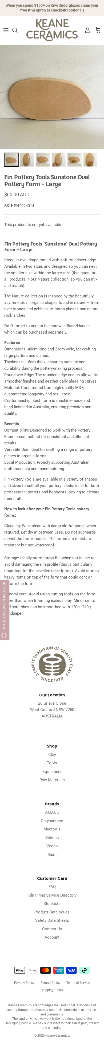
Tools (52, 763)
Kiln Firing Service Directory (52, 895)
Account (52, 937)
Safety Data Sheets (52, 920)
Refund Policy (50, 983)
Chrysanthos (52, 820)
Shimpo (52, 837)
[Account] (86, 30)
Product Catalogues (52, 912)
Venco (52, 846)
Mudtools (52, 829)
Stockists (52, 903)
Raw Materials (52, 779)
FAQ (52, 886)
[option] (52, 97)
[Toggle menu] (6, 30)
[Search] (17, 30)
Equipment (52, 771)
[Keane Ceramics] (52, 30)
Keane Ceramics (57, 1035)
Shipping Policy (52, 990)
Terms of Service (78, 983)
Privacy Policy (24, 983)
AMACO (52, 812)
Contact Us (52, 929)
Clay (52, 754)
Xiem (52, 854)
